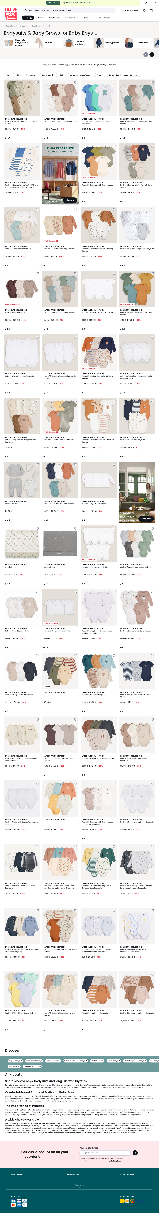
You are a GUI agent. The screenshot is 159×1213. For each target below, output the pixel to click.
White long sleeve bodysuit (135, 1061)
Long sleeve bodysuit (32, 1066)
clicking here (115, 1161)
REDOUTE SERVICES (72, 1174)
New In (40, 18)
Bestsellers (88, 18)
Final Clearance (105, 18)
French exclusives (127, 1174)
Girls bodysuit (14, 1066)
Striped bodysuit (15, 1061)
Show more (79, 1185)
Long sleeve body (53, 1061)
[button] (151, 10)
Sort (8, 75)
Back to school (71, 18)
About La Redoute (17, 1174)
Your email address (89, 1148)
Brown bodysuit (114, 1061)
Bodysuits (47, 26)
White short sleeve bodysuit (75, 1061)
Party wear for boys (34, 1061)
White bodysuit (97, 1061)
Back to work (54, 18)
